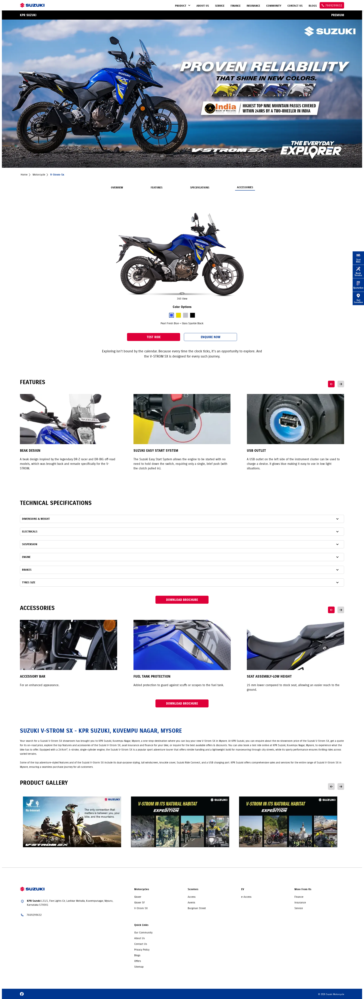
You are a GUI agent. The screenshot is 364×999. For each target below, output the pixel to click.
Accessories (245, 187)
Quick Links (141, 925)
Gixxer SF (139, 902)
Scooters (193, 889)
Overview (117, 187)
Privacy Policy (141, 949)
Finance (298, 897)
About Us (139, 938)
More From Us (302, 889)
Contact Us (140, 944)
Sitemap (139, 966)
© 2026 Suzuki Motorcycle (331, 994)
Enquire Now (210, 337)
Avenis (191, 902)
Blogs (137, 955)
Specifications (199, 187)
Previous (331, 384)
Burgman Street (197, 908)
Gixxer (137, 897)
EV (242, 889)
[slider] (182, 255)
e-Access (246, 897)
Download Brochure (182, 600)
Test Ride (154, 337)
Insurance (300, 902)
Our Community (143, 932)
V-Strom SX (141, 908)
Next (340, 384)
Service (298, 908)
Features (156, 187)
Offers (137, 961)
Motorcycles (141, 889)
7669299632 (34, 915)
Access (191, 897)
